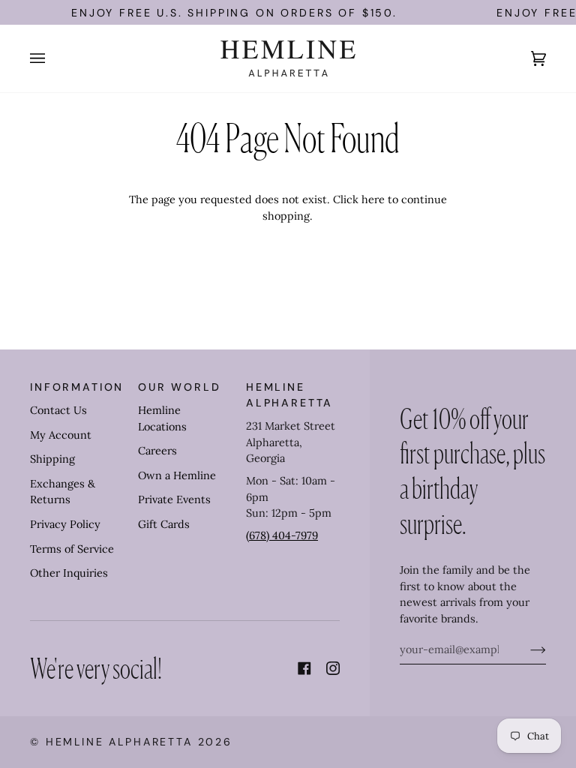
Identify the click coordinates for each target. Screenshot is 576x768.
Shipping (52, 459)
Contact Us (58, 410)
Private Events (174, 499)
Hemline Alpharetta (119, 741)
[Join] (526, 650)
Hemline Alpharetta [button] (289, 395)
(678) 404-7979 (282, 535)
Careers (157, 451)
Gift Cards (164, 524)
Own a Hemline (177, 475)
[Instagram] (333, 668)
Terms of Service (72, 549)
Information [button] (77, 387)
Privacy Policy (65, 524)
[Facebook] (304, 668)
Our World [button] (179, 387)
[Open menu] (52, 58)
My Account (61, 435)
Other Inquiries (69, 573)
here (373, 199)
